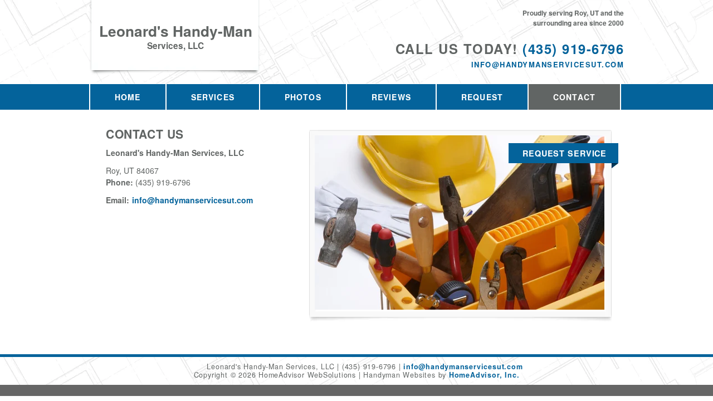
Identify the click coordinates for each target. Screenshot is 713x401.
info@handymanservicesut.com (547, 64)
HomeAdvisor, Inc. (484, 375)
